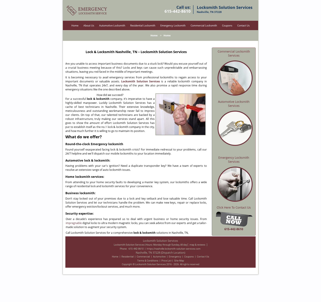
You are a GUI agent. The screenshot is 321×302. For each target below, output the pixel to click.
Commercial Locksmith (204, 25)
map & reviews (198, 244)
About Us (88, 25)
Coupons (227, 25)
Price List (167, 260)
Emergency (175, 256)
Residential (128, 256)
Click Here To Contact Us (234, 207)
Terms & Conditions (147, 260)
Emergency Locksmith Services (233, 160)
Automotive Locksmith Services (233, 104)
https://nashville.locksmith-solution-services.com (173, 248)
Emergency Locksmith (173, 25)
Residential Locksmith (142, 25)
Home (74, 25)
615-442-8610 (178, 11)
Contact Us (243, 25)
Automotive (159, 256)
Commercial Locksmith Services (234, 53)
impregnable (74, 223)
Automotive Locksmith (112, 25)
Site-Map (179, 260)
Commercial (143, 256)
